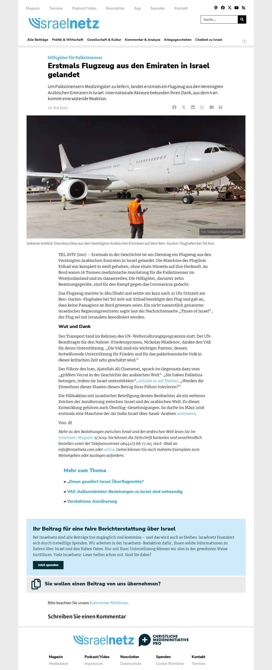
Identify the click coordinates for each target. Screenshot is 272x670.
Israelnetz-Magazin (75, 437)
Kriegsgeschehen (177, 39)
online (109, 449)
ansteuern (186, 413)
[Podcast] (215, 7)
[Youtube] (236, 7)
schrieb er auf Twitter (158, 381)
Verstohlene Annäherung (92, 501)
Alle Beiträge (37, 39)
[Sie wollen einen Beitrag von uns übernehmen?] (36, 584)
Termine (56, 8)
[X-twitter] (229, 7)
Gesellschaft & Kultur (104, 39)
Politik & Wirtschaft (67, 39)
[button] (174, 107)
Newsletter (115, 8)
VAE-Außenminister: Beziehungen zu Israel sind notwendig (125, 491)
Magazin (33, 8)
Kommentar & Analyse (142, 39)
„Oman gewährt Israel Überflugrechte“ (105, 481)
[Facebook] (222, 7)
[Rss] (243, 7)
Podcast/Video (84, 8)
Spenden (157, 8)
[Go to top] (244, 43)
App (137, 8)
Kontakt (181, 8)
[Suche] (242, 19)
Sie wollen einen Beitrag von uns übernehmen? (102, 583)
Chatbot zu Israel (208, 39)
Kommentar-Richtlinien (109, 602)
